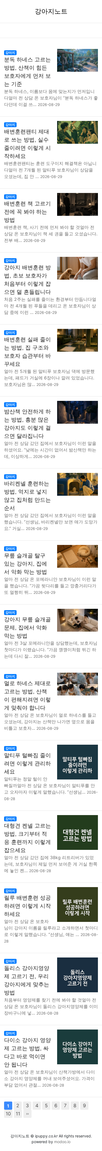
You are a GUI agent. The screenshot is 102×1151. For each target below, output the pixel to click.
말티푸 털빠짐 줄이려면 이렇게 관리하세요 (27, 763)
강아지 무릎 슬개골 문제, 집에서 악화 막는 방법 (27, 627)
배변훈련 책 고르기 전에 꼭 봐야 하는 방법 (27, 212)
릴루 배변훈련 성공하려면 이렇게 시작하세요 (27, 906)
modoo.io (62, 1141)
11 (18, 1113)
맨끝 (27, 1114)
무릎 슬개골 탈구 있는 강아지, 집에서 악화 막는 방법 (25, 564)
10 (8, 1113)
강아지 (10, 53)
